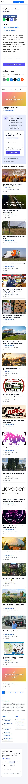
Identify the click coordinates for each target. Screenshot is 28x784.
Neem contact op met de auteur (12, 58)
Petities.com (5, 2)
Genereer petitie (13, 152)
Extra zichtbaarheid (10, 30)
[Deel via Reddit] (22, 79)
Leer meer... (7, 758)
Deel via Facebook (11, 16)
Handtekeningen (11, 27)
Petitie (7, 24)
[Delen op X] (7, 19)
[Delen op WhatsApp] (4, 19)
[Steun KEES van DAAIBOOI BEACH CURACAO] (14, 102)
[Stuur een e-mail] (11, 19)
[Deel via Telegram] (18, 79)
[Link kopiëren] (15, 19)
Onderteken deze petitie (14, 64)
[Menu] (25, 2)
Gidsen (4, 716)
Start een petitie (18, 2)
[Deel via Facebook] (11, 79)
